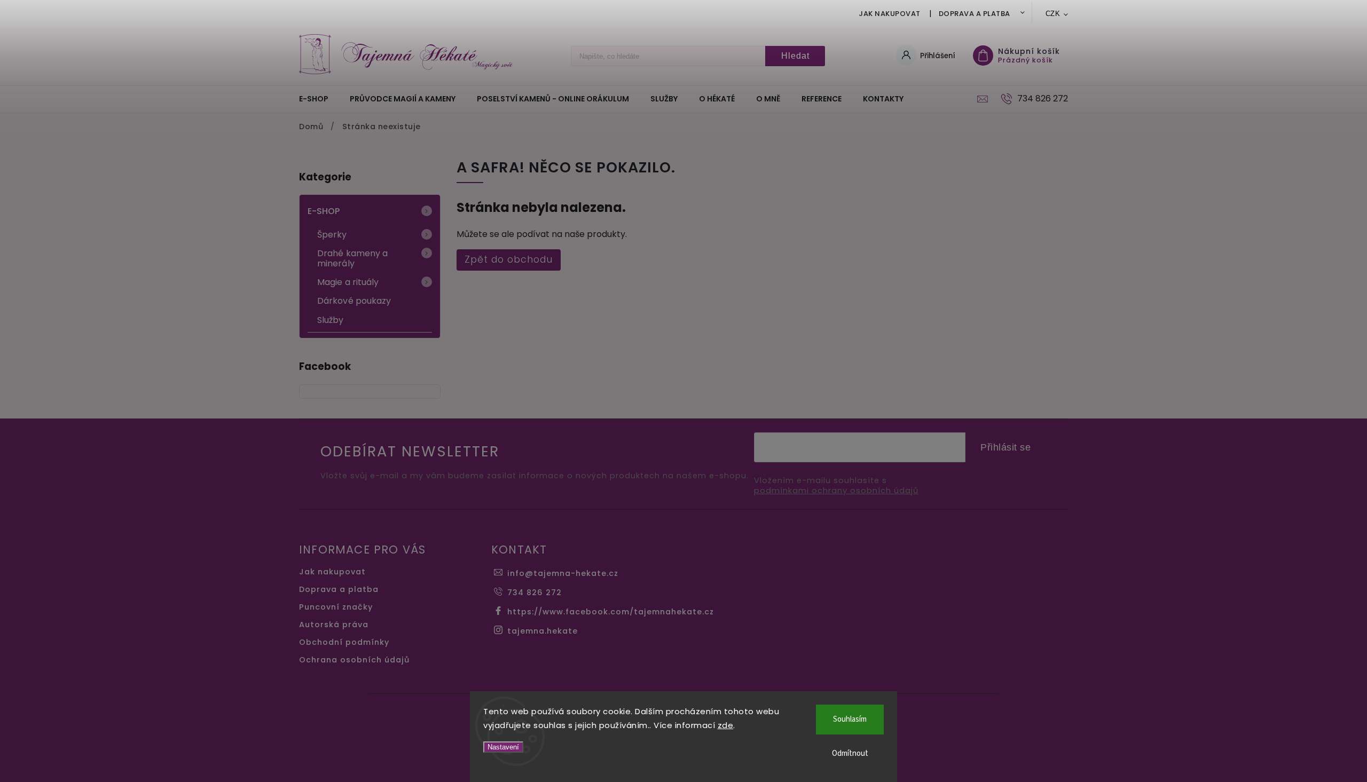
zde (726, 725)
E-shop (324, 211)
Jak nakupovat (890, 14)
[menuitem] (319, 98)
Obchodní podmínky (344, 642)
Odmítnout (850, 753)
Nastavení (503, 747)
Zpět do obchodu (509, 259)
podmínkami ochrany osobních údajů (836, 491)
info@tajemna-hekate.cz (562, 573)
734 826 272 (534, 592)
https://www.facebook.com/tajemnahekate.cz (610, 611)
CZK (1053, 14)
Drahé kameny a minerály (352, 258)
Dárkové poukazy (354, 301)
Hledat (795, 55)
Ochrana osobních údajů (354, 659)
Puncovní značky (336, 607)
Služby (330, 320)
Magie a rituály (348, 282)
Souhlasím (850, 719)
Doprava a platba (974, 14)
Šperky (332, 234)
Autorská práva (333, 624)
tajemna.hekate (542, 631)
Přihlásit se (1005, 447)
